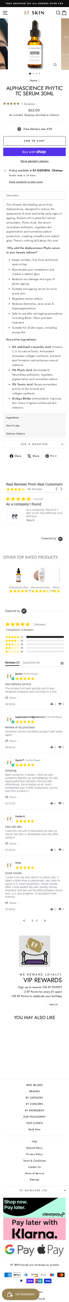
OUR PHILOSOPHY (34, 1117)
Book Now (34, 1129)
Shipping (29, 115)
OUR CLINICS (34, 1123)
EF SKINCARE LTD (33, 1190)
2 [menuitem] (37, 920)
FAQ (34, 1141)
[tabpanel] (34, 306)
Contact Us (34, 1167)
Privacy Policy (34, 1154)
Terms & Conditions (34, 1161)
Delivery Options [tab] (15, 433)
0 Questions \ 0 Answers (19, 629)
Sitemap (34, 1179)
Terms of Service (34, 1173)
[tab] (12, 663)
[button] (57, 489)
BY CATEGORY (34, 1097)
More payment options (34, 161)
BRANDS (34, 1091)
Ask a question (34, 444)
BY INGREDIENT (34, 1110)
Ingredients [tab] (12, 417)
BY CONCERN (34, 1104)
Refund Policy (34, 1148)
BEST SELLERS (34, 1085)
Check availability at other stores (26, 181)
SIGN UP (53, 1004)
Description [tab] (12, 195)
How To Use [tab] (13, 425)
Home (33, 80)
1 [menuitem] (32, 920)
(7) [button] (22, 636)
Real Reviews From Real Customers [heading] (34, 484)
